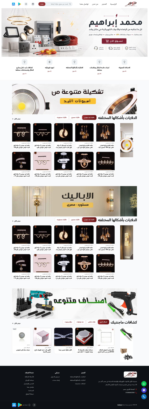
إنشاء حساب (56, 380)
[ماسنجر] (144, 390)
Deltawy (119, 405)
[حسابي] (33, 4)
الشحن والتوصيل (29, 383)
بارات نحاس (91, 321)
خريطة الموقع (30, 394)
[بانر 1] (74, 32)
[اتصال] (144, 396)
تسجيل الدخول (55, 376)
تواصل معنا (84, 4)
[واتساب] (144, 383)
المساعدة (31, 390)
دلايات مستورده (62, 117)
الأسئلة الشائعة (29, 376)
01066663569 (130, 393)
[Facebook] (34, 405)
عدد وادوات (80, 321)
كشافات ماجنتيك (80, 383)
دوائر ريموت (68, 321)
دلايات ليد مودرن (89, 117)
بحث (41, 4)
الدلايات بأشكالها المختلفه (77, 376)
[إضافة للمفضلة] (99, 126)
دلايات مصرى (75, 117)
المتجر (104, 4)
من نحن (95, 4)
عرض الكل (17, 119)
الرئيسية (113, 4)
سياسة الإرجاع (30, 380)
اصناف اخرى (103, 321)
